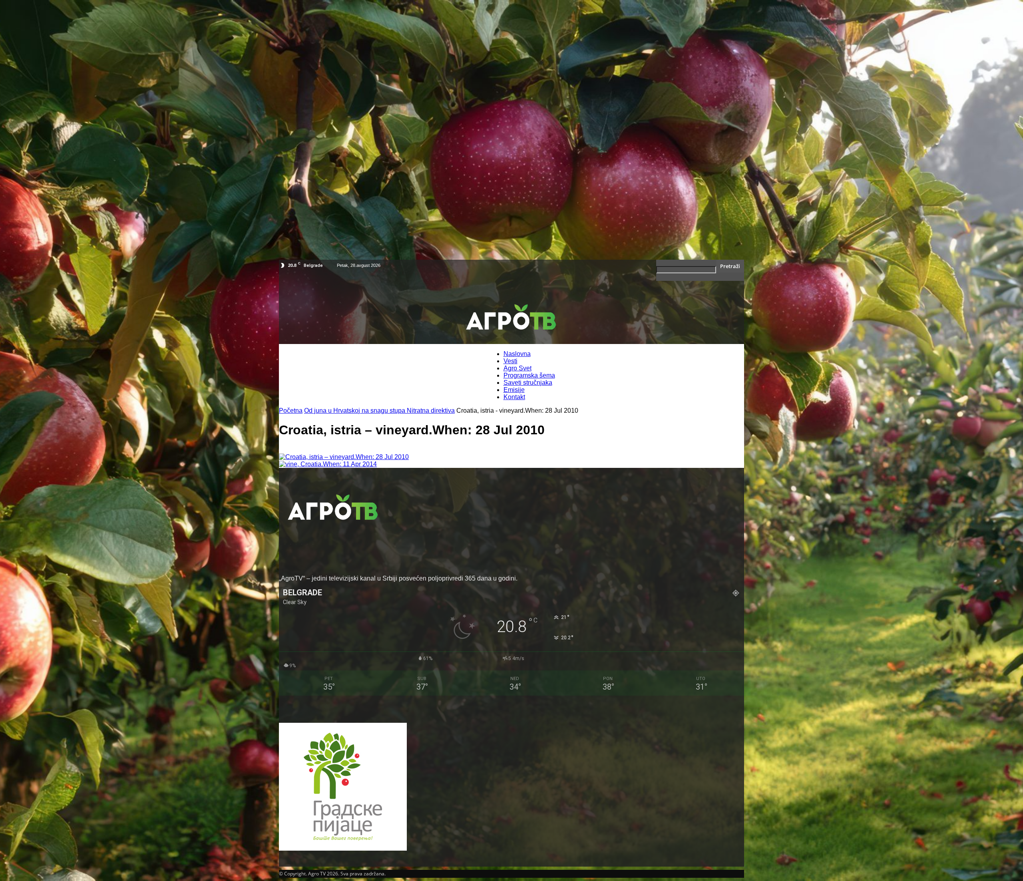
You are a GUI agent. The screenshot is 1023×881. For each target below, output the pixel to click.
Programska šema (529, 375)
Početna (291, 410)
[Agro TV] (511, 318)
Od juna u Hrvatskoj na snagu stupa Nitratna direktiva (379, 410)
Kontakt (514, 397)
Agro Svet (517, 368)
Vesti (510, 361)
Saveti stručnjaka (528, 382)
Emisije (514, 389)
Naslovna (517, 353)
